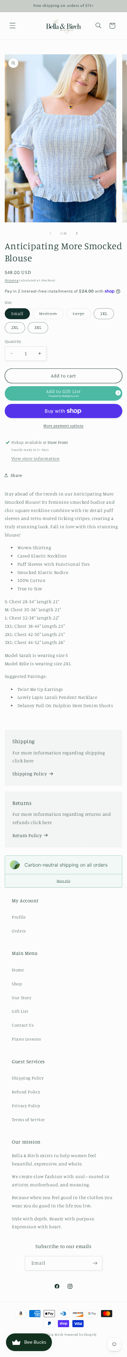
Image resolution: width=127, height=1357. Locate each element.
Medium (51, 315)
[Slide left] (50, 233)
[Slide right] (76, 233)
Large (82, 315)
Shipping (12, 280)
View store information (35, 458)
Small (17, 313)
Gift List (20, 1011)
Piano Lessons (26, 1038)
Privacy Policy (26, 1105)
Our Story (22, 997)
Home (18, 969)
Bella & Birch (53, 1334)
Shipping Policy (29, 774)
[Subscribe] (95, 1263)
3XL (38, 327)
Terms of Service (28, 1119)
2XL (15, 327)
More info (63, 881)
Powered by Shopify (80, 1334)
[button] (12, 25)
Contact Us (23, 1024)
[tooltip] (118, 393)
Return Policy (27, 835)
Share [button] (16, 475)
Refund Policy (26, 1091)
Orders (19, 930)
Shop (17, 983)
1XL (104, 313)
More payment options (63, 425)
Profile (19, 916)
